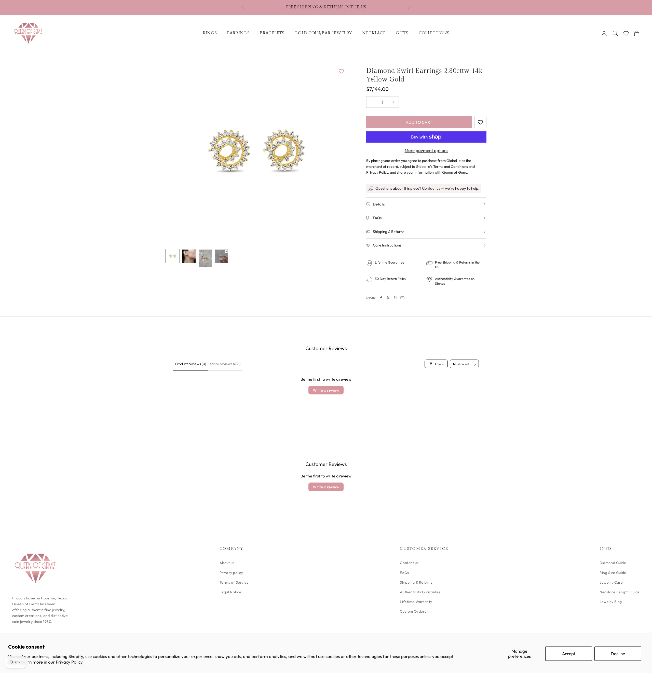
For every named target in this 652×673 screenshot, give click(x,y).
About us (227, 562)
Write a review (326, 390)
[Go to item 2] (189, 256)
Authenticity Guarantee (420, 592)
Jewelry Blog (611, 601)
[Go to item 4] (221, 256)
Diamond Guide (613, 562)
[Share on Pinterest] (395, 298)
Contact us (409, 562)
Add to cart (419, 122)
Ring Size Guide (613, 572)
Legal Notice (230, 592)
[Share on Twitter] (388, 298)
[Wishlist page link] (626, 33)
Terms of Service (234, 582)
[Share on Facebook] (381, 298)
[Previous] (175, 152)
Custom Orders (413, 611)
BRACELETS (272, 33)
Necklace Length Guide (620, 592)
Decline (618, 653)
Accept (568, 653)
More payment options (426, 150)
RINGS (210, 33)
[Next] (336, 152)
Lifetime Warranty (416, 601)
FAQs (404, 572)
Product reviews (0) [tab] (190, 364)
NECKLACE (374, 33)
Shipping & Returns (416, 582)
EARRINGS (238, 33)
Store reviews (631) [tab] (225, 364)
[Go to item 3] (205, 258)
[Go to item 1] (173, 256)
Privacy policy (231, 572)
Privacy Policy (69, 662)
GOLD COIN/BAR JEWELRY (323, 33)
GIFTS (402, 33)
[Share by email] (402, 298)
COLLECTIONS (434, 33)
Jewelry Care (611, 582)
